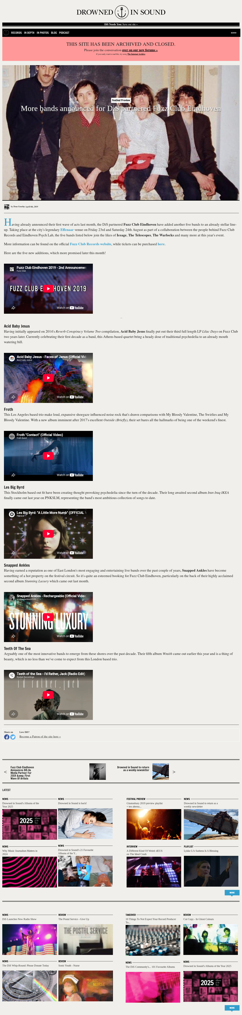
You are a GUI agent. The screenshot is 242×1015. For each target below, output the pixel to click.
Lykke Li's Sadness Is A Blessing (201, 850)
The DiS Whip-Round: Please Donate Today (25, 965)
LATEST (6, 790)
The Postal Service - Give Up (73, 919)
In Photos (43, 33)
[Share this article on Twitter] (12, 737)
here (161, 243)
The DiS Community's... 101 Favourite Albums (150, 966)
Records (16, 33)
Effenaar (67, 229)
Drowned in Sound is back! (72, 803)
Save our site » (121, 24)
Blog (54, 33)
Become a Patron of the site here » (40, 736)
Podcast (64, 33)
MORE (232, 892)
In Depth (29, 33)
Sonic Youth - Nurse (69, 965)
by (17, 206)
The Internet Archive (136, 54)
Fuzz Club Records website (90, 243)
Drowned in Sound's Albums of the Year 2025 (207, 966)
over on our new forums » (140, 50)
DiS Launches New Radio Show (19, 919)
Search (233, 33)
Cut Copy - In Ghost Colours (198, 919)
